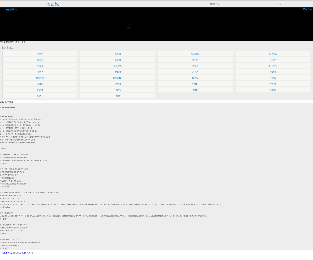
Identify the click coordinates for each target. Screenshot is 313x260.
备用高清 (307, 9)
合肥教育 (118, 96)
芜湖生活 (40, 84)
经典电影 (30, 253)
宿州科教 (118, 60)
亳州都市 (273, 60)
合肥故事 (40, 96)
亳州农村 (40, 66)
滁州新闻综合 (195, 54)
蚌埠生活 (195, 84)
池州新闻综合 (272, 66)
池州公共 (40, 72)
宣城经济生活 (117, 78)
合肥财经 (118, 90)
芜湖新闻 (273, 78)
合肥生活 (195, 90)
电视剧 (24, 253)
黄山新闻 (40, 60)
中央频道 (18, 253)
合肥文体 (40, 90)
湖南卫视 (11, 253)
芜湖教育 (12, 9)
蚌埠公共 (273, 84)
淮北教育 (273, 72)
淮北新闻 (118, 72)
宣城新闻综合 (40, 78)
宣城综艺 (195, 78)
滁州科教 (118, 54)
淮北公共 (195, 72)
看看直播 (4, 253)
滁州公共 (40, 54)
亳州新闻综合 (117, 66)
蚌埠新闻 (118, 84)
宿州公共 (195, 60)
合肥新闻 (273, 90)
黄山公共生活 (272, 54)
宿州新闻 (195, 66)
